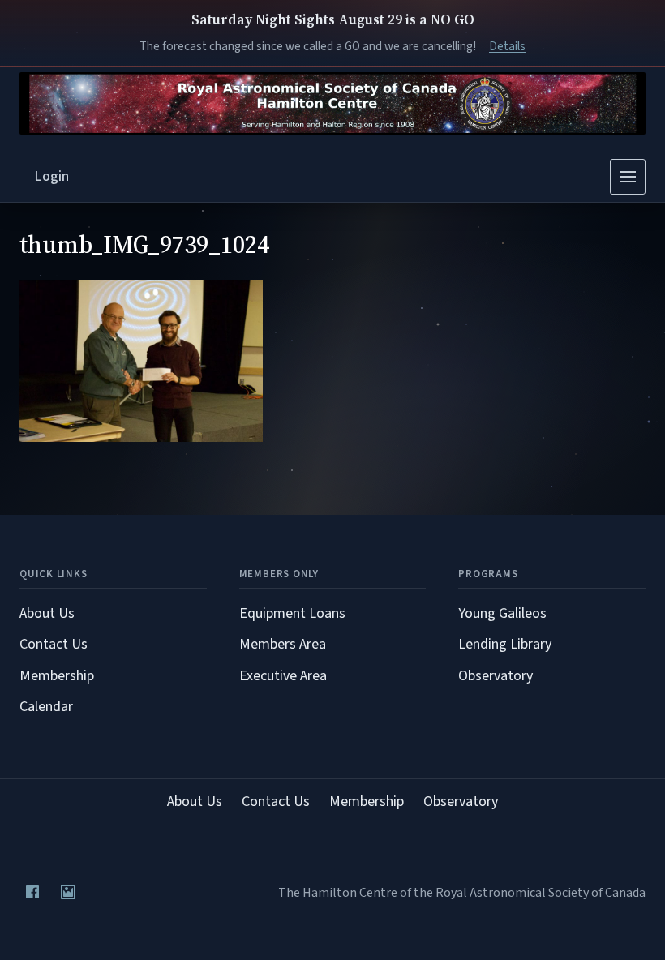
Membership (56, 676)
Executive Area (283, 676)
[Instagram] (68, 892)
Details (507, 46)
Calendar (46, 706)
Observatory (495, 676)
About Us (47, 613)
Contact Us (53, 644)
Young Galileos (502, 613)
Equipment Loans (292, 613)
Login (52, 176)
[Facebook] (32, 892)
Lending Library (504, 644)
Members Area (282, 644)
